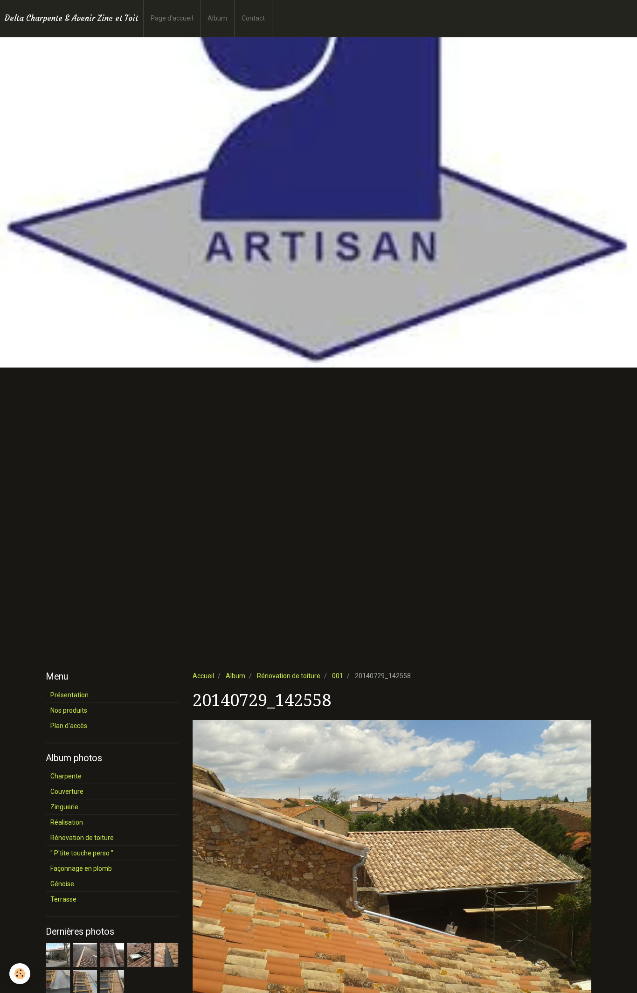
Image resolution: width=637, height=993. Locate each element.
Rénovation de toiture (288, 676)
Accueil (203, 676)
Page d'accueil (172, 18)
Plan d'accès (68, 725)
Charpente (66, 776)
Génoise (62, 884)
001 (337, 676)
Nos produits (68, 710)
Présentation (69, 695)
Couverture (66, 791)
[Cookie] (19, 973)
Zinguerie (64, 807)
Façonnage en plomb (81, 868)
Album (217, 18)
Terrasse (63, 899)
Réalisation (66, 822)
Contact (253, 18)
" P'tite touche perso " (81, 853)
